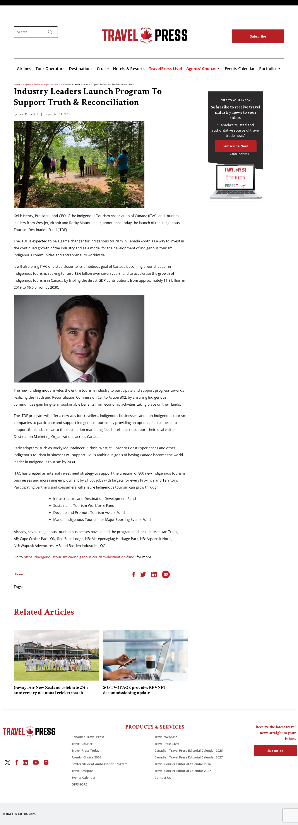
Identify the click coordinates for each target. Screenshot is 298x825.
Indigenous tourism (52, 84)
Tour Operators (50, 68)
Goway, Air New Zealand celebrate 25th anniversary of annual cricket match (51, 690)
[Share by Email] (166, 574)
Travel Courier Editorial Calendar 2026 (182, 764)
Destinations (80, 68)
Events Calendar (240, 68)
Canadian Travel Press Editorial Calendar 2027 (188, 757)
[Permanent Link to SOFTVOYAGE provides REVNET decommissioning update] (145, 655)
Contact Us (162, 777)
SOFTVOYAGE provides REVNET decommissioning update (134, 690)
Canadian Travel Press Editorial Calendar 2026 (188, 750)
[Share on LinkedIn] (154, 574)
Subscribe (258, 36)
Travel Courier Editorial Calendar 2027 (182, 771)
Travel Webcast (165, 737)
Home (17, 84)
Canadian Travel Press (88, 737)
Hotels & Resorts (129, 68)
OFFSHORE (79, 784)
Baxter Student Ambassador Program (99, 764)
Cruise (103, 68)
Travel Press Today (85, 750)
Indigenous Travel (31, 84)
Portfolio (267, 68)
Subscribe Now (235, 146)
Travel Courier (82, 744)
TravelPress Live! (166, 744)
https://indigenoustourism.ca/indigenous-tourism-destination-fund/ (80, 557)
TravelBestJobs (82, 771)
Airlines (24, 68)
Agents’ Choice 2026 (86, 757)
